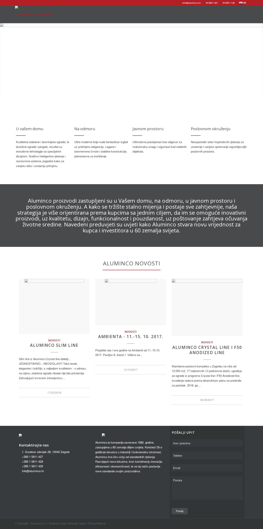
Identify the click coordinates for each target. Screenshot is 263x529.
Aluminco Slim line (54, 345)
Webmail (101, 523)
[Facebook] (228, 14)
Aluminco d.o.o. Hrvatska (44, 523)
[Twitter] (233, 14)
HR (244, 2)
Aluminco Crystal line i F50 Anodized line (207, 350)
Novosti (54, 340)
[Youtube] (245, 14)
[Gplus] (239, 14)
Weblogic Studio (77, 523)
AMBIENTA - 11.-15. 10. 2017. (130, 336)
